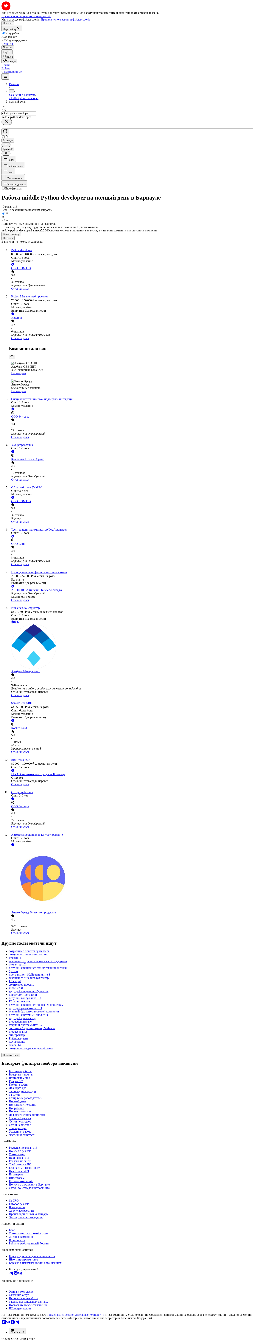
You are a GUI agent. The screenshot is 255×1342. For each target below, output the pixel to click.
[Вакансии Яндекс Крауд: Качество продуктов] (131, 879)
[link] (7, 56)
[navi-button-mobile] (5, 76)
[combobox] (18, 113)
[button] (5, 65)
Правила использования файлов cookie (65, 19)
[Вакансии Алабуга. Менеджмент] (131, 647)
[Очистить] (6, 122)
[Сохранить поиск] (5, 132)
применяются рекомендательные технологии (75, 1314)
